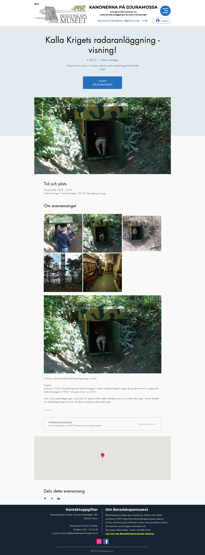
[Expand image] (63, 233)
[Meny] (165, 11)
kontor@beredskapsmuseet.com (79, 533)
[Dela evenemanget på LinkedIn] (58, 498)
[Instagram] (99, 541)
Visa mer (48, 410)
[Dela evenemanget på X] (52, 498)
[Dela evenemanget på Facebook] (45, 498)
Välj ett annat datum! (102, 84)
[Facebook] (106, 541)
